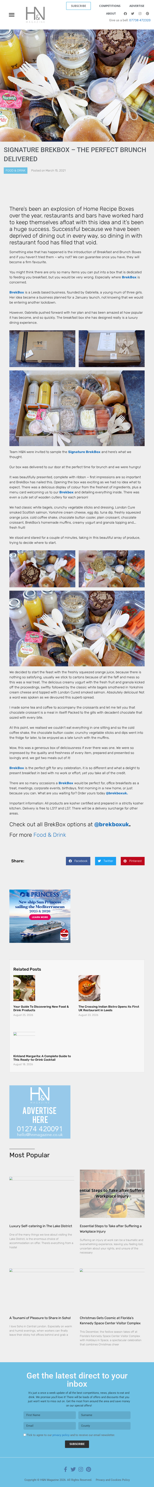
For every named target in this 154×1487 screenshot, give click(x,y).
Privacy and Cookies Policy (113, 1473)
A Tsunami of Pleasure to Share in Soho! (40, 1311)
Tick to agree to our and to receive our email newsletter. (71, 1428)
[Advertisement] (39, 913)
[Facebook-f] (65, 1463)
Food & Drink (16, 170)
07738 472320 (140, 20)
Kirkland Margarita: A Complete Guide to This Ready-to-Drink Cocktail (42, 1051)
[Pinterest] (147, 13)
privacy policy (60, 1428)
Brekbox (66, 492)
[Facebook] (125, 13)
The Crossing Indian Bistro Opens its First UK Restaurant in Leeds (109, 1001)
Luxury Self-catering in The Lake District (40, 1219)
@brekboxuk (111, 824)
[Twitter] (133, 13)
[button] (78, 861)
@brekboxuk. (117, 793)
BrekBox (129, 277)
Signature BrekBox (84, 452)
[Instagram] (140, 13)
